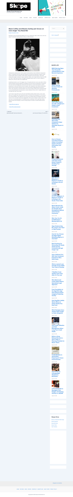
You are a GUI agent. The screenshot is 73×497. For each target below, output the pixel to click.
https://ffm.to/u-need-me (14, 104)
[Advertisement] (58, 447)
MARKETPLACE (40, 489)
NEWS (26, 489)
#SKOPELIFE (34, 489)
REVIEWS (29, 489)
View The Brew (54, 427)
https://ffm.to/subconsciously (14, 107)
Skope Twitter (54, 425)
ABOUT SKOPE (47, 489)
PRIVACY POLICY (53, 489)
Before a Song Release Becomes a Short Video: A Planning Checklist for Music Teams (58, 340)
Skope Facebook (54, 421)
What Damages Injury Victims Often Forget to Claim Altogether (58, 312)
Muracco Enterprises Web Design (57, 419)
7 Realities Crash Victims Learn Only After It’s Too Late (57, 274)
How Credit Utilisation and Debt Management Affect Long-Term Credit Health (58, 329)
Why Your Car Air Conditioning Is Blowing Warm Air (57, 220)
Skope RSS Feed (54, 423)
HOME (18, 489)
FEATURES (22, 489)
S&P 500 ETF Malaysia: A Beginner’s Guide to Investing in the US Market (57, 181)
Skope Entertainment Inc (14, 11)
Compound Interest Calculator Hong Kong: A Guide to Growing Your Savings (57, 162)
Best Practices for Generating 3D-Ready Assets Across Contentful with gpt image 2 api (58, 247)
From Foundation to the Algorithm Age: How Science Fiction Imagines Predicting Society (58, 293)
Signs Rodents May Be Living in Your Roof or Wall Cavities (58, 228)
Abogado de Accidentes (57, 483)
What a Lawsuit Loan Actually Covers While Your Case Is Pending (58, 266)
